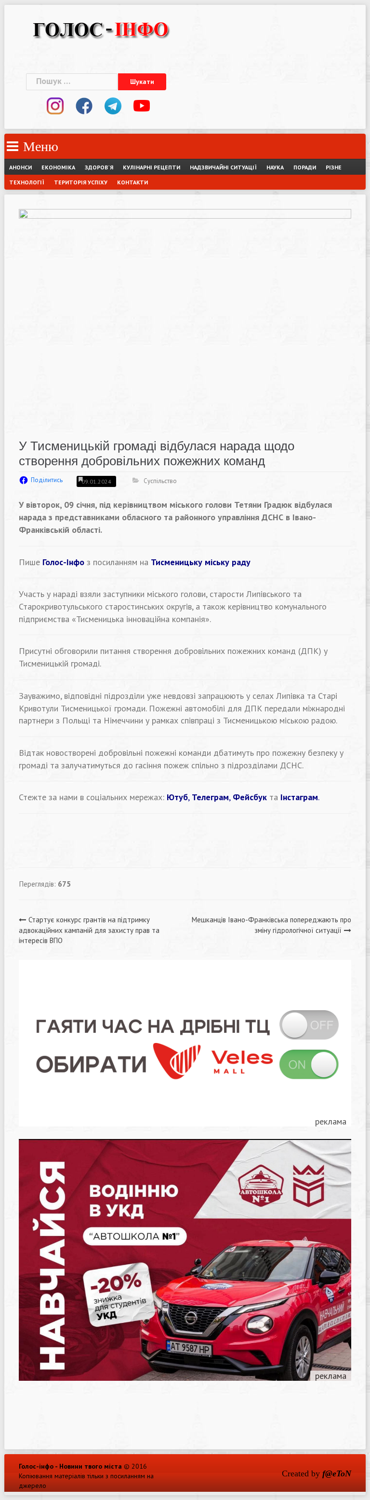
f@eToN (336, 1473)
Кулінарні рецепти (151, 167)
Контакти (132, 182)
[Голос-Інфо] (101, 28)
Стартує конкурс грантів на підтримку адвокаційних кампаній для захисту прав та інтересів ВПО (89, 930)
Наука (275, 167)
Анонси (20, 167)
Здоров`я (99, 167)
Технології (26, 182)
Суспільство (160, 481)
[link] (201, 562)
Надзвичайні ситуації (223, 167)
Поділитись (47, 480)
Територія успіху (80, 182)
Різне (334, 167)
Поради (304, 167)
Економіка (58, 167)
